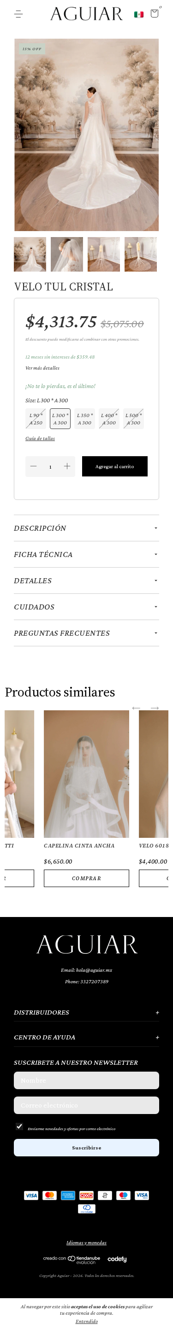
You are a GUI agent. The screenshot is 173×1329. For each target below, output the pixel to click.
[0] (153, 15)
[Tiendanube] (72, 1261)
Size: (46, 400)
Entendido (87, 1321)
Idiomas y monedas (86, 1242)
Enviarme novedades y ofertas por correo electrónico (71, 1128)
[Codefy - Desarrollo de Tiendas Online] (117, 1259)
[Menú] (20, 14)
